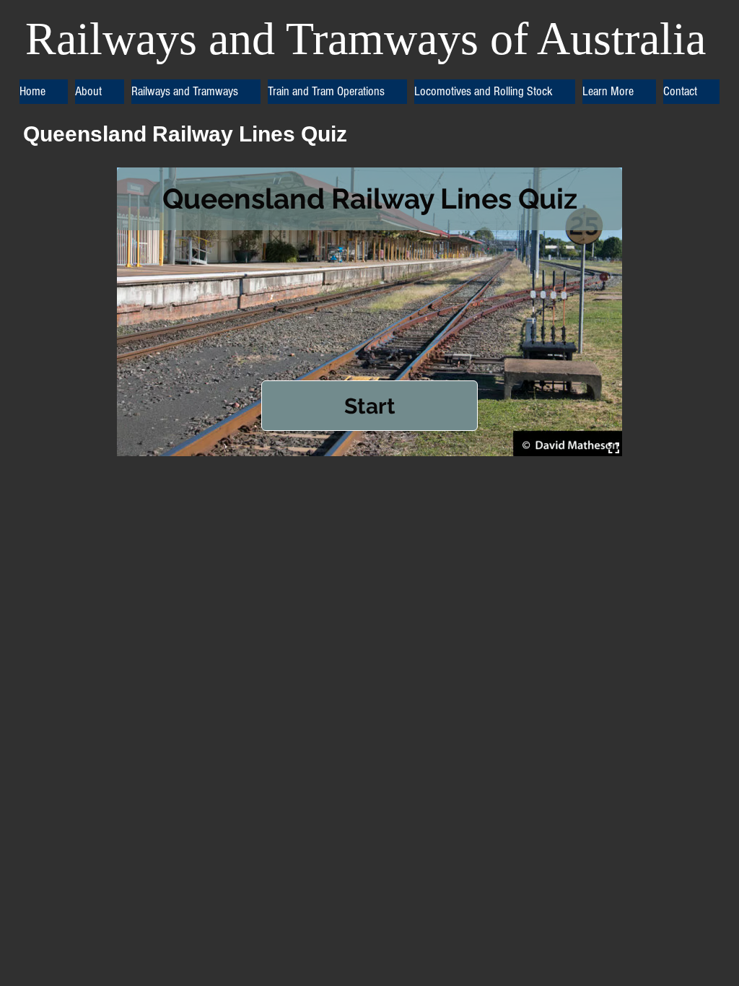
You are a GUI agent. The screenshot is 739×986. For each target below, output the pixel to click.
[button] (99, 91)
